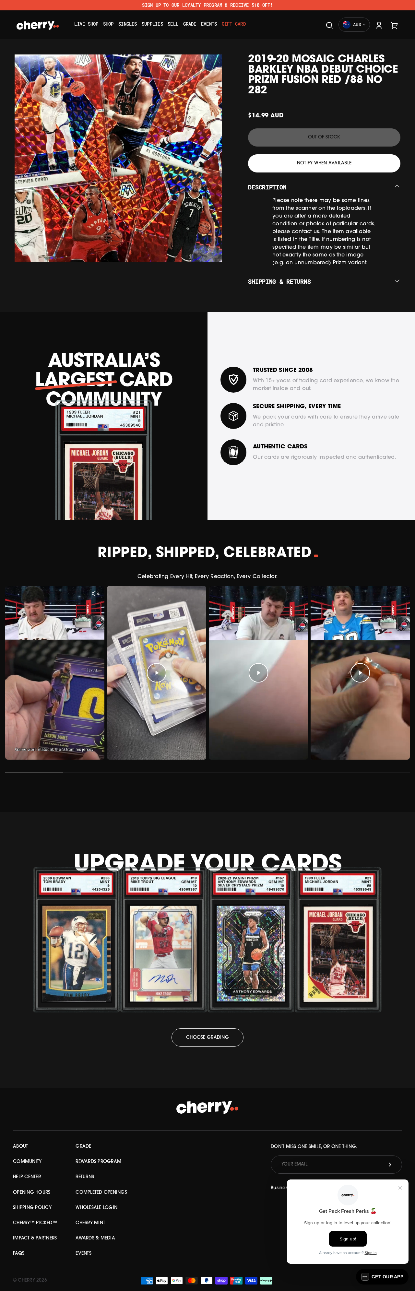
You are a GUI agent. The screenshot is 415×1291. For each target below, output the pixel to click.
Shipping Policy (32, 1207)
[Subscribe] (390, 1164)
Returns (85, 1177)
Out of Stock (324, 137)
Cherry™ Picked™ (35, 1223)
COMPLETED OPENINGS (101, 1192)
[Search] (329, 24)
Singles (127, 24)
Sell (173, 24)
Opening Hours (31, 1192)
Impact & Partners (35, 1238)
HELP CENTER (27, 1177)
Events (209, 24)
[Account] (379, 24)
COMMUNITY (27, 1161)
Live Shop (86, 24)
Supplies (152, 24)
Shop (108, 24)
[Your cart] (394, 24)
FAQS (18, 1253)
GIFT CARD (234, 24)
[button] (382, 1277)
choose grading (207, 1037)
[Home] (38, 23)
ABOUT (20, 1146)
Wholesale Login (96, 1207)
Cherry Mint (90, 1223)
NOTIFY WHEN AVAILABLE (324, 163)
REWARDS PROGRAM (98, 1161)
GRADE (83, 1146)
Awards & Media (95, 1238)
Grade (189, 24)
